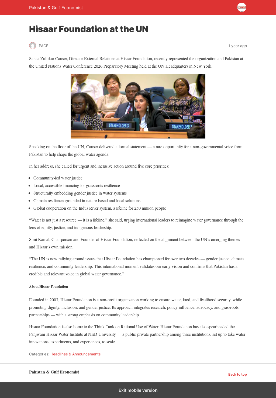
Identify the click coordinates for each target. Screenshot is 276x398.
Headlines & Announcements (75, 354)
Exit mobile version (138, 390)
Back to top (237, 374)
